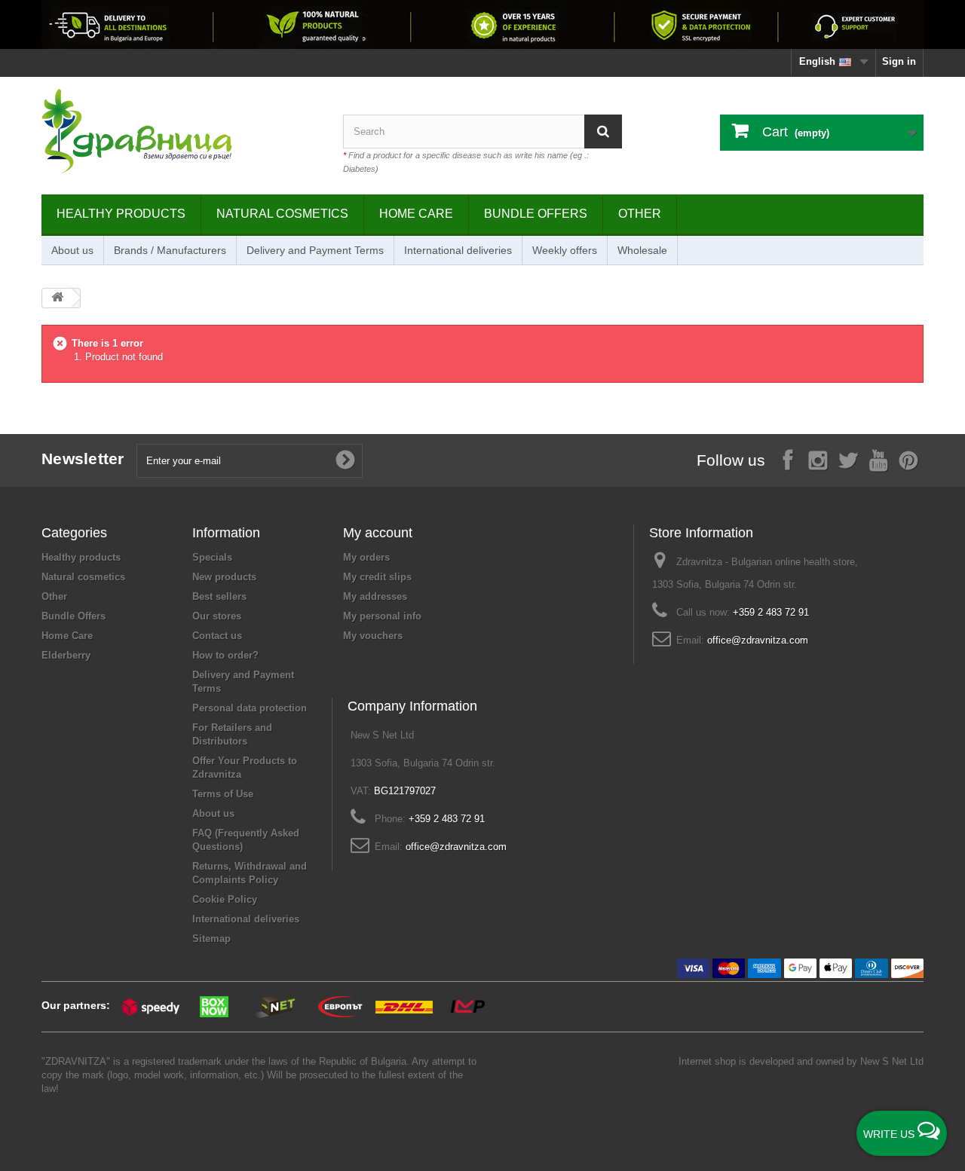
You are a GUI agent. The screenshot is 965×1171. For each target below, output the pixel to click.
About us (72, 250)
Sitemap (211, 938)
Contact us (217, 635)
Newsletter (82, 458)
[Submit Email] (345, 460)
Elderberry (65, 655)
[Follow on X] (848, 459)
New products (224, 576)
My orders (366, 557)
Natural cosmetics (282, 213)
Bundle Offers (535, 213)
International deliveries (458, 250)
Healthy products (121, 213)
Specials (212, 557)
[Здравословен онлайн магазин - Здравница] (180, 132)
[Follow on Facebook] (787, 459)
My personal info (382, 616)
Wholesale (642, 250)
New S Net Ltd (892, 1061)
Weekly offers (564, 250)
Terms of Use (222, 794)
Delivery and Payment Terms (315, 250)
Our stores (216, 616)
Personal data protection (249, 708)
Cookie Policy (224, 899)
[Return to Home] (57, 298)
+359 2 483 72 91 (771, 612)
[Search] (603, 131)
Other (639, 213)
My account (377, 532)
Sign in (899, 61)
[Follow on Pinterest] (908, 459)
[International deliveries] (482, 24)
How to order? (225, 655)
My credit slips (377, 576)
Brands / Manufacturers (170, 250)
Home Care (416, 213)
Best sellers (219, 596)
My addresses (375, 596)
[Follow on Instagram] (818, 459)
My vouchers (373, 635)
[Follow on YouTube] (878, 459)
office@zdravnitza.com (757, 640)
